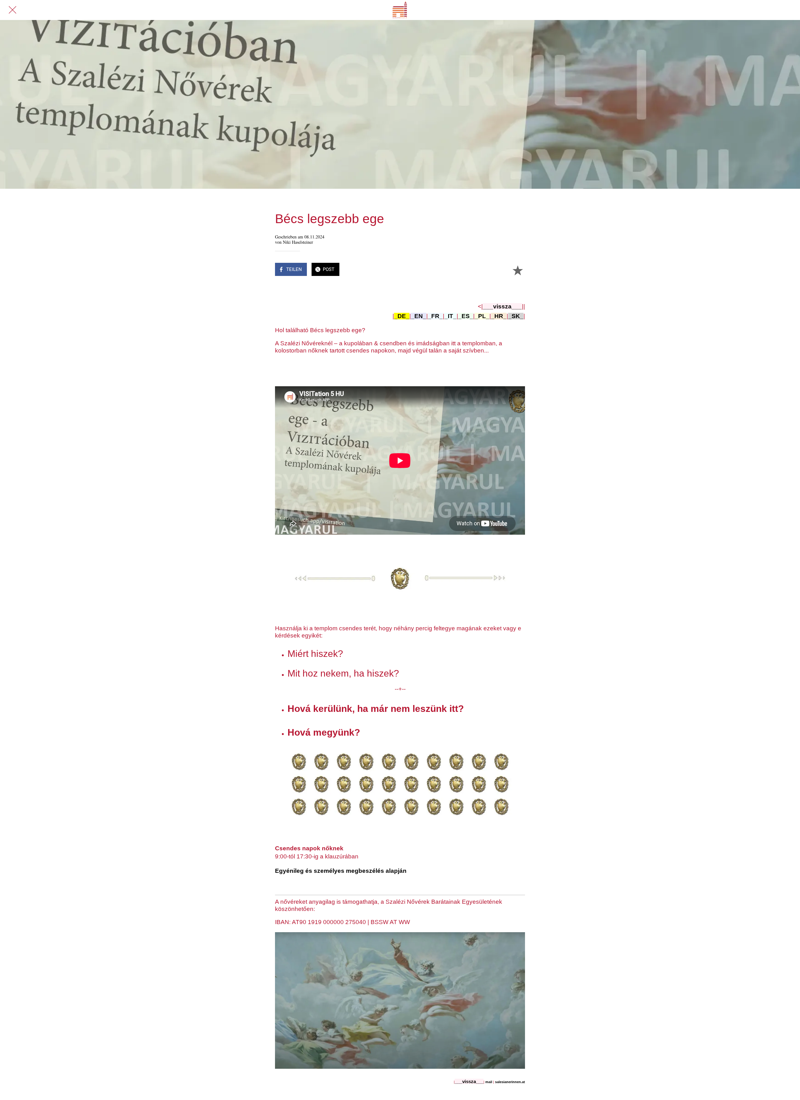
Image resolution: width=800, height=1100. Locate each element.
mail (489, 1082)
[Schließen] (12, 10)
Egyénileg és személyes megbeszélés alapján (341, 871)
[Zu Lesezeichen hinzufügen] (517, 270)
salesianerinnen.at (510, 1082)
